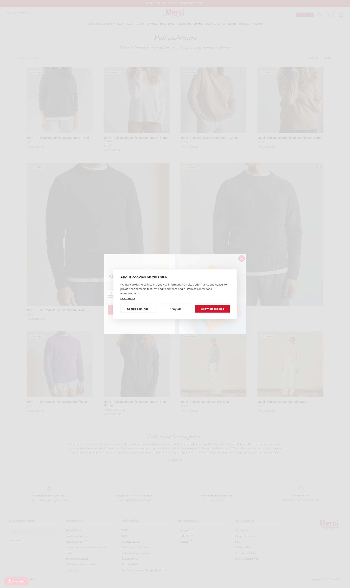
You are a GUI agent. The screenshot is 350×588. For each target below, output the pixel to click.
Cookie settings (137, 309)
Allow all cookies (212, 309)
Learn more (127, 298)
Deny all (175, 309)
